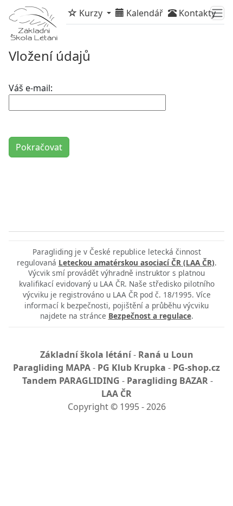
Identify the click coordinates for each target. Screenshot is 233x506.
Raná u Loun (165, 354)
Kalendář (143, 13)
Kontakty (196, 13)
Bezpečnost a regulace (149, 316)
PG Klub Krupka (132, 368)
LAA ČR (116, 394)
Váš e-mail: (31, 88)
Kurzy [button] (91, 13)
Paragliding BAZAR (167, 381)
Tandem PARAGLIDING (71, 381)
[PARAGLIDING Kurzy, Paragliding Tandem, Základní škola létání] (33, 23)
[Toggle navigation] (217, 13)
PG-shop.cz (196, 368)
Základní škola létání (85, 354)
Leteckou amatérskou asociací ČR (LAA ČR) (137, 262)
